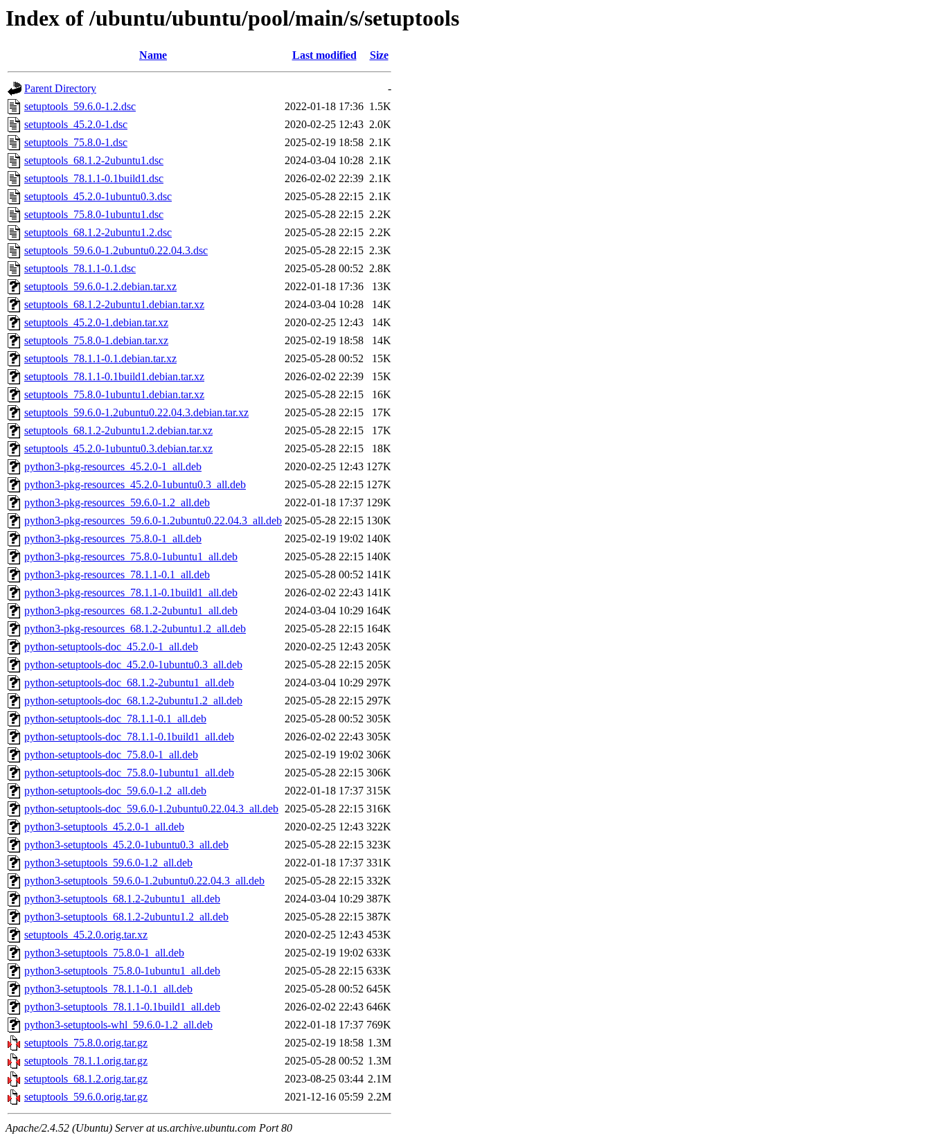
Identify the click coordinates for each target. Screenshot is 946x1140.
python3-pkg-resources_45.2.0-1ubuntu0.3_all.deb (135, 484)
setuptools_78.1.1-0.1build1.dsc (93, 178)
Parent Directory (60, 88)
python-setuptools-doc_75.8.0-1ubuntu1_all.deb (129, 772)
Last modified (324, 55)
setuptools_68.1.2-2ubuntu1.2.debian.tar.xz (118, 430)
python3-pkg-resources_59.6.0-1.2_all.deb (117, 502)
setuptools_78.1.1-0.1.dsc (80, 268)
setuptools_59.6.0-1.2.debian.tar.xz (100, 286)
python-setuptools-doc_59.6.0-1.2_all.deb (115, 790)
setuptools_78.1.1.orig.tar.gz (86, 1061)
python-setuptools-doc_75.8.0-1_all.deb (111, 754)
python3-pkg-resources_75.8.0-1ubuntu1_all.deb (131, 556)
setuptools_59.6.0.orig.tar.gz (86, 1097)
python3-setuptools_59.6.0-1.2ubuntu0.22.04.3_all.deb (144, 881)
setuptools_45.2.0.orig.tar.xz (86, 935)
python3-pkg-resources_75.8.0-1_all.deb (113, 538)
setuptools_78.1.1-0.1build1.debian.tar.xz (114, 376)
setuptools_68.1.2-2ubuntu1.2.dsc (98, 232)
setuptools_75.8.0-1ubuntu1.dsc (93, 214)
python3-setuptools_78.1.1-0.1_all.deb (108, 989)
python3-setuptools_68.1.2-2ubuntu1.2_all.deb (126, 917)
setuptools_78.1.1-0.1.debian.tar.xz (100, 358)
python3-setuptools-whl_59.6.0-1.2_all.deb (118, 1025)
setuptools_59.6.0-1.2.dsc (80, 106)
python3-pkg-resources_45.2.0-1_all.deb (113, 466)
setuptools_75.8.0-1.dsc (75, 142)
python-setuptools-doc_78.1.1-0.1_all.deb (115, 718)
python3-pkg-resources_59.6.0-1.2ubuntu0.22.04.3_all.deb (153, 520)
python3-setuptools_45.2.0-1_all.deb (104, 826)
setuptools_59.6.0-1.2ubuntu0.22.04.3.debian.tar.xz (136, 412)
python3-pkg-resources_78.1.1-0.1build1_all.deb (131, 592)
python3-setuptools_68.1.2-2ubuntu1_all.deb (122, 899)
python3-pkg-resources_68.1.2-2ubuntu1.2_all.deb (135, 628)
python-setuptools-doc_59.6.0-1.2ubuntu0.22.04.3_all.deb (151, 808)
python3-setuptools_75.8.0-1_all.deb (104, 953)
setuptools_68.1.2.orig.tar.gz (86, 1079)
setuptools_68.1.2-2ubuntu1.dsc (93, 160)
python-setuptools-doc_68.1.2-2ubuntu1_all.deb (129, 682)
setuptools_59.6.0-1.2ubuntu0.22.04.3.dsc (116, 250)
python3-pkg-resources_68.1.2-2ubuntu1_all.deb (131, 610)
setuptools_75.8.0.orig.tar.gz (86, 1043)
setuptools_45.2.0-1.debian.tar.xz (96, 322)
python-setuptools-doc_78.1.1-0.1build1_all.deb (129, 736)
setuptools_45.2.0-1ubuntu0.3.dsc (98, 196)
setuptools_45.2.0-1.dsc (75, 124)
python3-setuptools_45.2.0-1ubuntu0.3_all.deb (126, 844)
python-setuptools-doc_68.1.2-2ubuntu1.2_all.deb (133, 700)
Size (379, 55)
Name (153, 55)
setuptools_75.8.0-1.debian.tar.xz (96, 340)
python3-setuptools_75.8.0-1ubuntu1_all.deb (122, 971)
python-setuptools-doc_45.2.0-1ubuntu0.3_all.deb (133, 664)
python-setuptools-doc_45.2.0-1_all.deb (111, 646)
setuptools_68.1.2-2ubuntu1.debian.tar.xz (114, 304)
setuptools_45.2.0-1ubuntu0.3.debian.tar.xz (118, 448)
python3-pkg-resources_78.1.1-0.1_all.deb (117, 574)
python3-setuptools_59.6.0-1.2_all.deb (108, 863)
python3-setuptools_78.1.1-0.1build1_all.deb (122, 1007)
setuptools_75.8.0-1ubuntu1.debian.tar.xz (114, 394)
